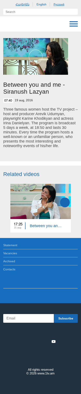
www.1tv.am (46, 373)
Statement (10, 245)
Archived (9, 261)
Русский (59, 4)
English (41, 4)
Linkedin (39, 341)
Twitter (32, 341)
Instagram (46, 341)
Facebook (26, 341)
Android (52, 332)
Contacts (9, 269)
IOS (28, 332)
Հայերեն (22, 4)
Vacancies (10, 253)
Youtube (54, 341)
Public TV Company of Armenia (7, 24)
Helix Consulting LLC (40, 383)
